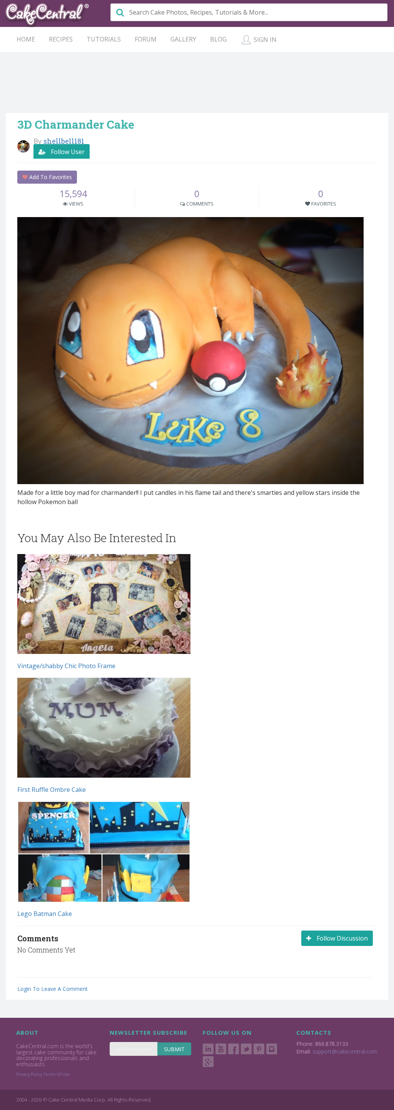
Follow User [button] (67, 152)
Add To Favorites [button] (50, 177)
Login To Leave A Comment (52, 988)
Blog (218, 39)
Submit (174, 1049)
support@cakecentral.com (344, 1051)
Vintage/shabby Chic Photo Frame (66, 666)
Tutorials (104, 39)
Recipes (61, 39)
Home (26, 39)
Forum (146, 39)
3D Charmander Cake (75, 124)
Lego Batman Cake (44, 913)
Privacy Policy (29, 1074)
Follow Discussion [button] (341, 938)
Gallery (183, 39)
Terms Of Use (56, 1074)
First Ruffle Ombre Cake (51, 789)
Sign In (264, 39)
